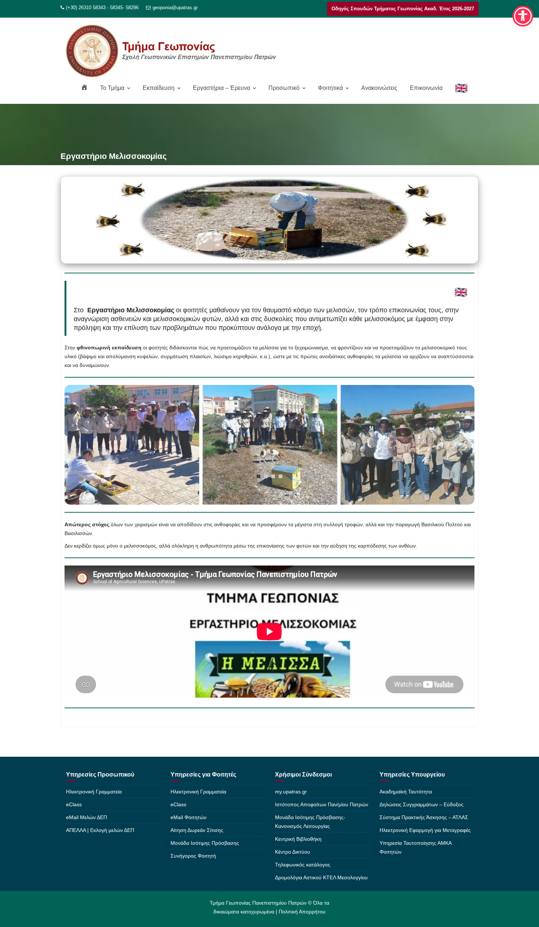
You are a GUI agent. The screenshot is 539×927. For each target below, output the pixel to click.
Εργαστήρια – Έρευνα (221, 88)
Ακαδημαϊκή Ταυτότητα (406, 792)
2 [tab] (266, 476)
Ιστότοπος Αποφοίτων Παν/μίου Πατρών (321, 804)
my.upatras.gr (291, 792)
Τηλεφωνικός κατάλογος (302, 865)
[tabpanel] (269, 445)
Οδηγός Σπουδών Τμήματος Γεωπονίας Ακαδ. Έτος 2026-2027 (402, 8)
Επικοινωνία (426, 88)
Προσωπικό (284, 88)
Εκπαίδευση (159, 88)
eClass (74, 804)
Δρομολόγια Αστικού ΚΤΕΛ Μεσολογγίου (321, 877)
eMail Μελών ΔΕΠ (86, 817)
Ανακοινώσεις (379, 88)
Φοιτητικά (330, 88)
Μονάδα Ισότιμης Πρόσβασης (204, 843)
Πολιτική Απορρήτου (302, 912)
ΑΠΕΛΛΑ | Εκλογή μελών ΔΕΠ (100, 830)
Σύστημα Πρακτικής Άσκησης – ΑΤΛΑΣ (424, 817)
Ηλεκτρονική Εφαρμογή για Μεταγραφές (425, 830)
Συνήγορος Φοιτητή (193, 856)
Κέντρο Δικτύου (292, 852)
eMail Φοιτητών (188, 817)
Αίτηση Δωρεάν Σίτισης (196, 830)
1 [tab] (258, 476)
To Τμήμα (112, 88)
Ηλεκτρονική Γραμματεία (94, 792)
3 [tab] (273, 476)
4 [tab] (280, 476)
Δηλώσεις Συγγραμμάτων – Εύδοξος (421, 804)
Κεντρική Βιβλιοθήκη (298, 839)
